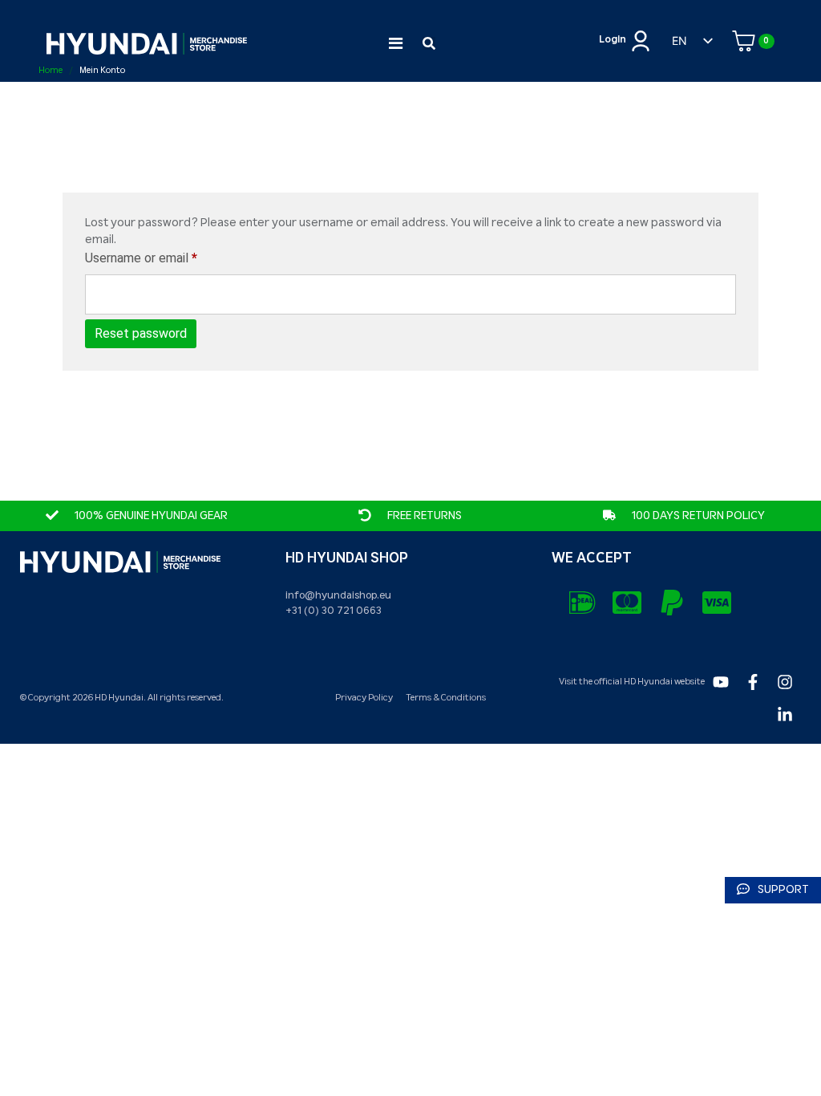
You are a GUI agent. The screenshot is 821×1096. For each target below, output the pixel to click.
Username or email (165, 257)
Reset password (141, 333)
